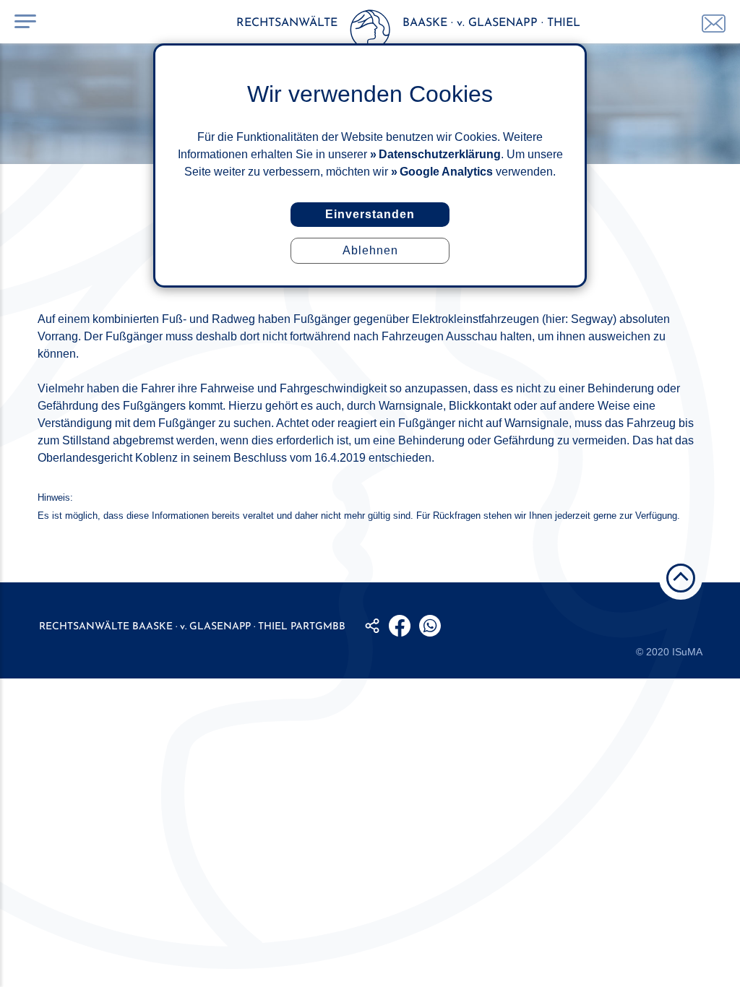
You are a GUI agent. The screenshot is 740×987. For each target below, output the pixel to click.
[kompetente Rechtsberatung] (714, 23)
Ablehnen (370, 250)
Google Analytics (446, 171)
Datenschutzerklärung (440, 154)
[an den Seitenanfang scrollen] (680, 578)
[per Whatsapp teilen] (430, 626)
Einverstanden (370, 214)
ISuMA (687, 652)
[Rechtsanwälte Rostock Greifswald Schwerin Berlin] (370, 32)
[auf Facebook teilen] (399, 626)
